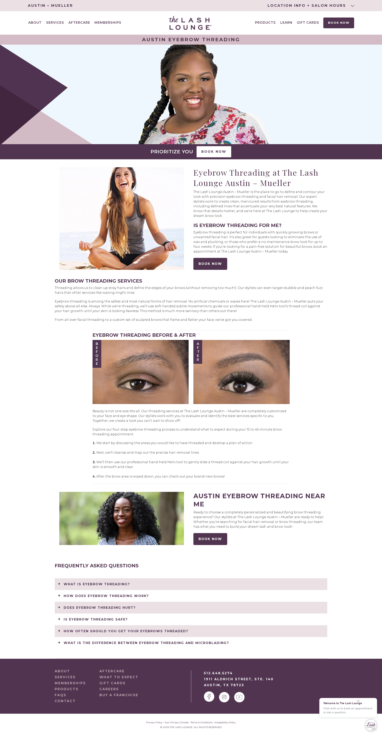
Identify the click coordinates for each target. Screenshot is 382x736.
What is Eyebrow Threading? (97, 584)
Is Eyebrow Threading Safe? (96, 619)
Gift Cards (308, 22)
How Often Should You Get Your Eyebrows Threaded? (126, 631)
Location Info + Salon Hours (308, 5)
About (62, 671)
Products (265, 22)
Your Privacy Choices (176, 722)
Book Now (338, 22)
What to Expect (118, 677)
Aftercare (79, 22)
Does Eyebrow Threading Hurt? (100, 608)
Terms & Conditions (201, 722)
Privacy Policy (154, 722)
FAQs (60, 695)
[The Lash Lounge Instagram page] (224, 697)
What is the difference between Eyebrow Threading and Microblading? (146, 643)
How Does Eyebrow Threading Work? (106, 596)
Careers (109, 689)
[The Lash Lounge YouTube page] (239, 697)
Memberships (108, 22)
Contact (65, 701)
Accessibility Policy (225, 722)
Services (65, 677)
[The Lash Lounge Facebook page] (209, 696)
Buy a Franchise (118, 695)
